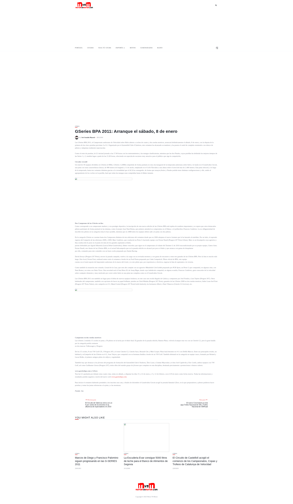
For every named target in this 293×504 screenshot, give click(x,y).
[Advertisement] (146, 27)
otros (77, 126)
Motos (133, 48)
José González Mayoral (88, 137)
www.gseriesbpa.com (119, 377)
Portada (79, 48)
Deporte (119, 48)
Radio (160, 48)
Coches (90, 48)
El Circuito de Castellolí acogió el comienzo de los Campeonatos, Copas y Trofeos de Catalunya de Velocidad (195, 461)
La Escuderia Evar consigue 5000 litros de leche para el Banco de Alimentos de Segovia (146, 461)
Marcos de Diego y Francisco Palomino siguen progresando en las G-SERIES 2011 (96, 461)
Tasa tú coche (104, 48)
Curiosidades (146, 48)
